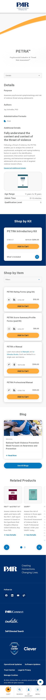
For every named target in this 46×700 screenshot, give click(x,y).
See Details (11, 535)
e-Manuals (25, 352)
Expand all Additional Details (15, 168)
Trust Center (9, 670)
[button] (23, 255)
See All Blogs (23, 465)
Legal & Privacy (24, 670)
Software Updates (32, 664)
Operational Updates (13, 664)
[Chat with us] (40, 682)
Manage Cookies (11, 675)
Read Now (12, 455)
